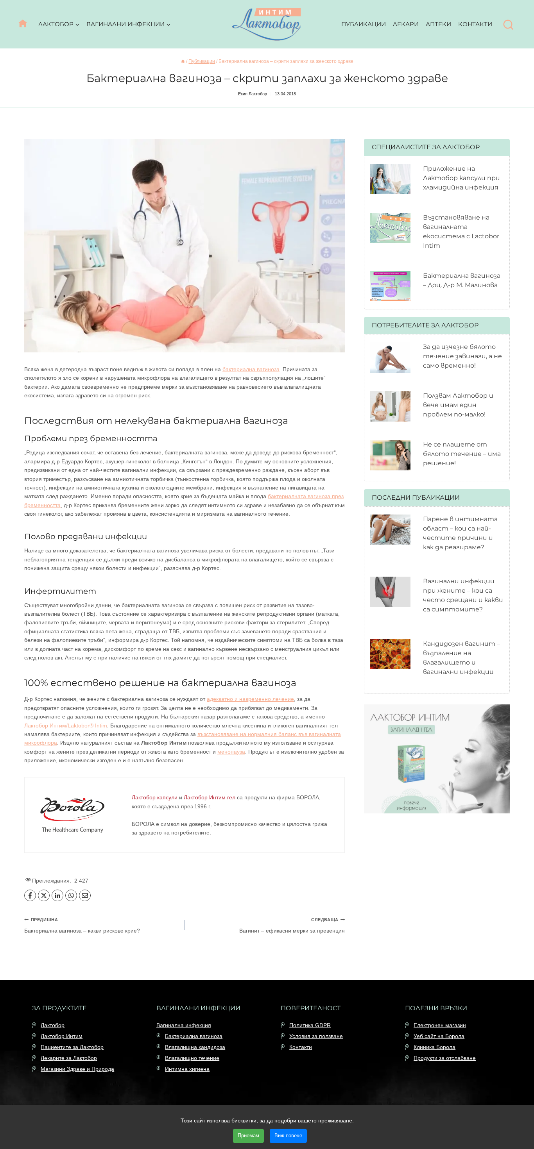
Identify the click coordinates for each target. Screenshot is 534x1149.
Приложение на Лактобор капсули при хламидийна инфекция (461, 178)
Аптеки (438, 24)
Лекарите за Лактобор (69, 1058)
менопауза (231, 752)
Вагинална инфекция (183, 1025)
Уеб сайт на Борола (439, 1036)
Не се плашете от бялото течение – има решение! (462, 454)
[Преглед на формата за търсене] (508, 25)
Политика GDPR (310, 1025)
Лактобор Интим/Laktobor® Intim (65, 725)
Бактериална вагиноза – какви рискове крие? (82, 925)
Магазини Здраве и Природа (77, 1069)
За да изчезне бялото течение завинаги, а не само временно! (462, 356)
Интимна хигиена (187, 1069)
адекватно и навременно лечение (250, 699)
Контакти (475, 24)
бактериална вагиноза (251, 369)
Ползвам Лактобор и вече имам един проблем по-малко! (458, 405)
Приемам (248, 1135)
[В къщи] (183, 61)
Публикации (363, 24)
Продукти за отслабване (445, 1058)
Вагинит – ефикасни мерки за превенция (292, 925)
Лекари (406, 24)
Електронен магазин (440, 1025)
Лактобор (53, 1025)
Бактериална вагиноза (193, 1036)
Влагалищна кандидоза (195, 1047)
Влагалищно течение (192, 1058)
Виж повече (288, 1135)
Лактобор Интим (61, 1036)
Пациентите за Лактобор (72, 1047)
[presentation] (390, 179)
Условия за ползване (316, 1036)
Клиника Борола (434, 1047)
